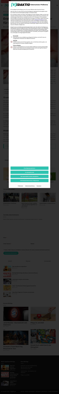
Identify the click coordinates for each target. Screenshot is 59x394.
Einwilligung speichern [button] (29, 168)
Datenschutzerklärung (39, 19)
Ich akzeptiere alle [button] (29, 172)
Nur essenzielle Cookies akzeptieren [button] (29, 176)
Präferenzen (20, 186)
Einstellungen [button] (34, 22)
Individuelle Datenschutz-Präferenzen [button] (29, 180)
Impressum (39, 186)
